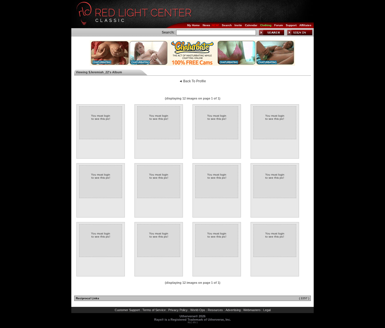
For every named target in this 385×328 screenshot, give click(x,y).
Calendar (251, 25)
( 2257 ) (304, 298)
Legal (267, 310)
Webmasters (252, 310)
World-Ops (197, 310)
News (206, 25)
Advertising (233, 310)
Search (227, 25)
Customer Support (127, 310)
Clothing (265, 25)
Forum (278, 25)
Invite (238, 25)
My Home (193, 25)
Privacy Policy (178, 310)
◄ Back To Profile (192, 81)
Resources (215, 310)
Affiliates (305, 25)
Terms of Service (154, 310)
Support (291, 25)
